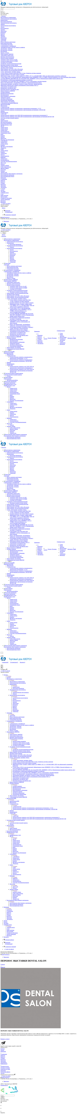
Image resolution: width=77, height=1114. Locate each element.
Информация (4, 1063)
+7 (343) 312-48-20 (5, 203)
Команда (3, 1057)
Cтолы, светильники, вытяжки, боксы (22, 760)
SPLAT (14, 839)
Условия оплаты (5, 1066)
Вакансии (3, 1059)
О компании (4, 1054)
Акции (2, 1050)
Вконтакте (6, 221)
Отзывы (3, 1058)
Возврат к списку (5, 1039)
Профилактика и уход (15, 835)
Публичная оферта (5, 1071)
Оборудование (13, 828)
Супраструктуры (17, 806)
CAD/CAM (15, 816)
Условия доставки (5, 1067)
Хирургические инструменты (20, 698)
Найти (2, 1097)
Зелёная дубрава (17, 892)
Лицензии (3, 1061)
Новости (3, 1055)
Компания (9, 909)
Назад (9, 676)
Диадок (2, 1073)
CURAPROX (16, 856)
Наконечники (16, 687)
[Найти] (2, 10)
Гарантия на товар (5, 1069)
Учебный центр (11, 927)
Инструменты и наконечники (17, 681)
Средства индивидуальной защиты (19, 822)
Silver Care (15, 886)
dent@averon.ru (5, 217)
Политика (3, 1070)
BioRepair (15, 878)
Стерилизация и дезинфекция (17, 723)
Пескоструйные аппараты (19, 741)
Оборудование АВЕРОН (16, 734)
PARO (14, 867)
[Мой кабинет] (1, 654)
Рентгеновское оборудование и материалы (20, 903)
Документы (4, 1062)
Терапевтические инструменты (21, 692)
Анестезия (12, 715)
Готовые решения (17, 786)
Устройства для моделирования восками (23, 749)
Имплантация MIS (14, 801)
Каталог (9, 677)
